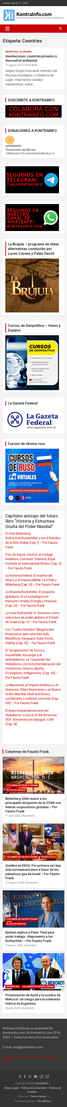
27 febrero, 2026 (14, 882)
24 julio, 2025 (12, 1008)
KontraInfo (32, 65)
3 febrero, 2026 (14, 945)
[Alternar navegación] (7, 28)
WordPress (44, 1101)
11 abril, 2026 (12, 815)
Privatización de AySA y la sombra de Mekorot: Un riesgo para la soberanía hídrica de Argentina (32, 999)
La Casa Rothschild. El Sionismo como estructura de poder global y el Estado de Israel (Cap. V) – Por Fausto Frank (32, 617)
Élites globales (16, 790)
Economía (25, 52)
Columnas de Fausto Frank (27, 751)
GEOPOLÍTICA (48, 857)
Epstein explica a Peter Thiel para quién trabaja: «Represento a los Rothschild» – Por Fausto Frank (29, 936)
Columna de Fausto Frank (22, 785)
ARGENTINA (11, 52)
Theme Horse (38, 1096)
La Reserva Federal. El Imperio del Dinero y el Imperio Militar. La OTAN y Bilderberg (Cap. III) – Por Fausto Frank (32, 580)
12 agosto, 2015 (14, 65)
